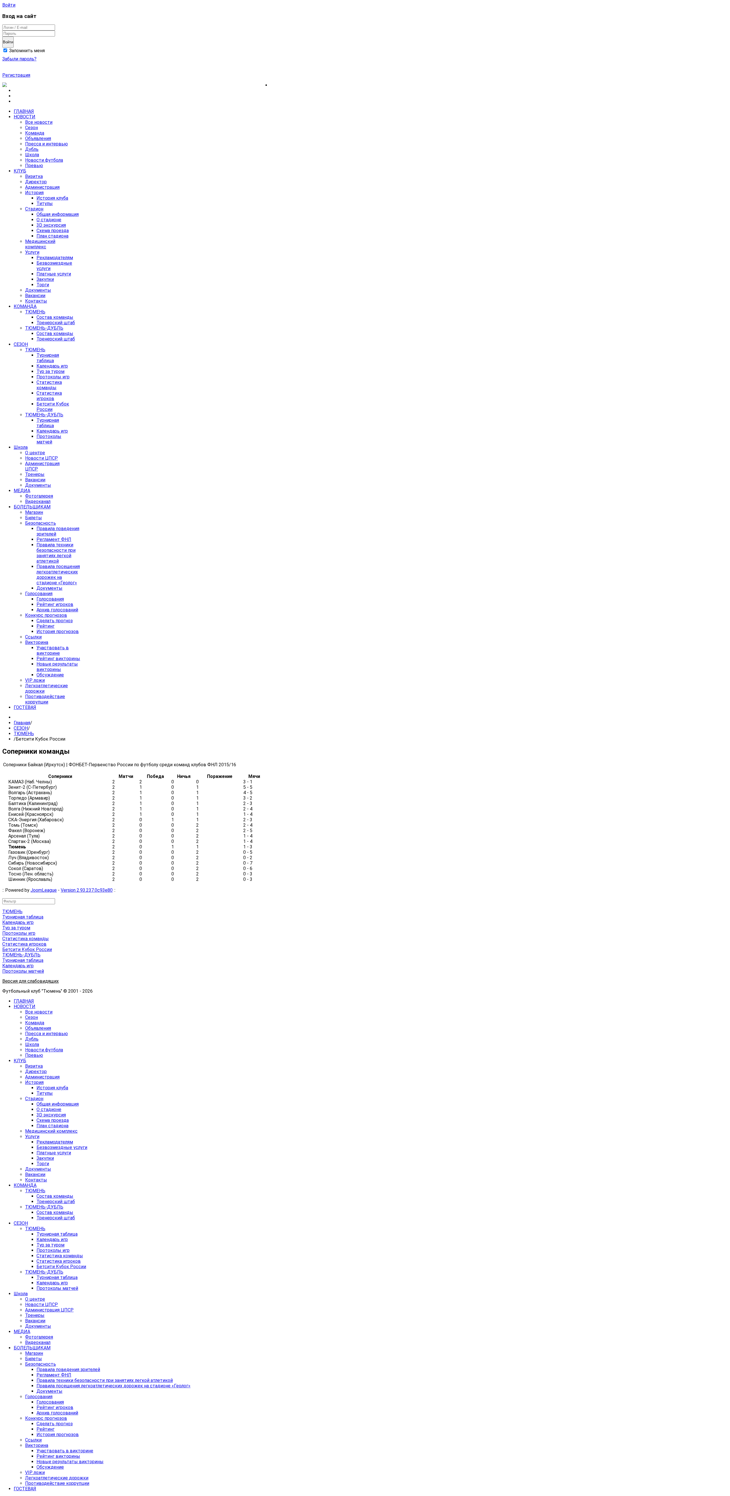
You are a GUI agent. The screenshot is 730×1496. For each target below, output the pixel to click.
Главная (22, 722)
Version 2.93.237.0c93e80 (87, 890)
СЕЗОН (21, 728)
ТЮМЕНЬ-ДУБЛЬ (21, 955)
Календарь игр (18, 922)
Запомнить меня (26, 50)
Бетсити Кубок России (27, 949)
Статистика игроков (24, 944)
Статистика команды (25, 938)
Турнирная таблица (22, 917)
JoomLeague (44, 890)
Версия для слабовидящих (30, 981)
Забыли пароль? (19, 59)
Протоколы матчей (23, 971)
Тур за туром (16, 928)
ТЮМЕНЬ (24, 733)
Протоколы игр (18, 933)
